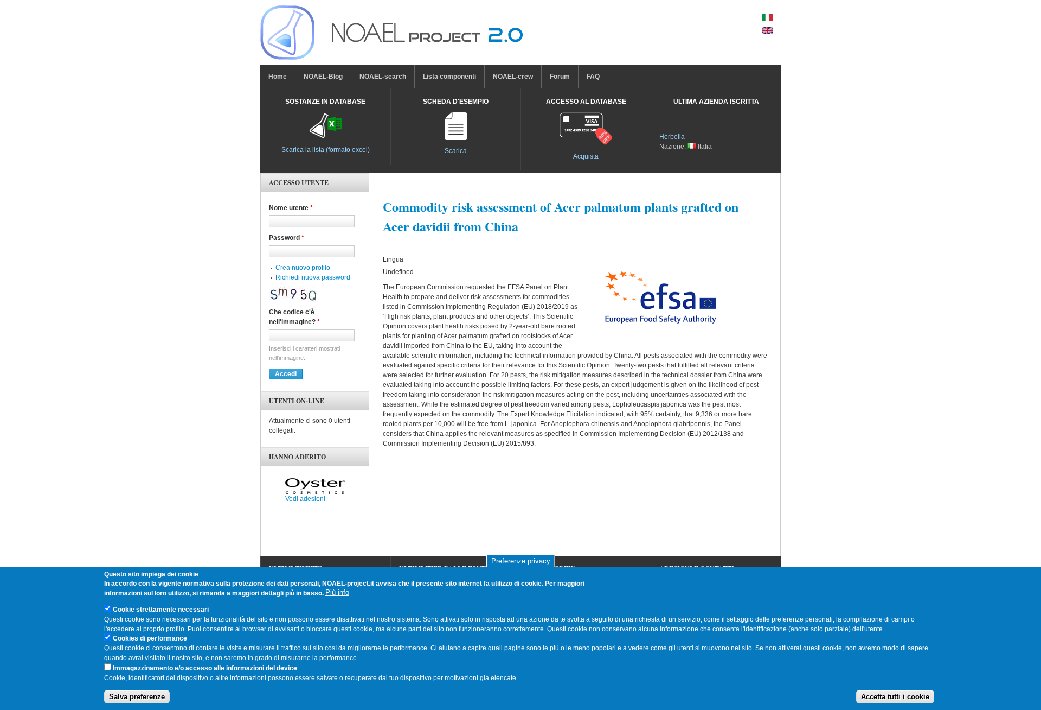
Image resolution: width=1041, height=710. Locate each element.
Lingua (393, 259)
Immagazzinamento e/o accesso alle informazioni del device (205, 668)
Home (277, 76)
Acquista (586, 156)
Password (286, 238)
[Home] (391, 35)
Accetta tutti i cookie (895, 697)
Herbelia (672, 137)
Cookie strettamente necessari (161, 609)
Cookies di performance (150, 639)
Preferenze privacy (520, 561)
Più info (337, 593)
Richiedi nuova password (312, 277)
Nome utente (291, 208)
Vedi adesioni (305, 499)
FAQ (593, 76)
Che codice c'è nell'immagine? (294, 317)
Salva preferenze (137, 697)
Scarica (456, 151)
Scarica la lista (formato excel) (325, 150)
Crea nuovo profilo (302, 267)
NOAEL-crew (513, 76)
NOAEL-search (382, 76)
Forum (560, 76)
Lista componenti (449, 76)
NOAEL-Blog (323, 76)
